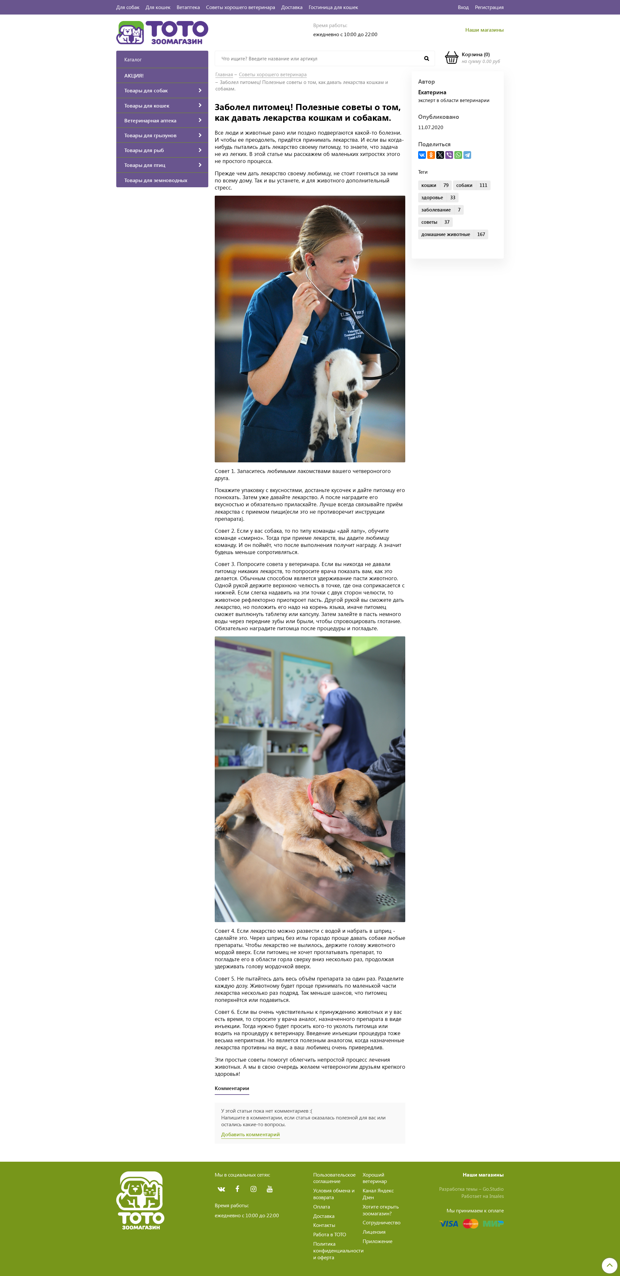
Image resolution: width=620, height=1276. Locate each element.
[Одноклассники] (431, 155)
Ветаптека (188, 7)
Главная (224, 74)
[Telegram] (467, 155)
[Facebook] (237, 1189)
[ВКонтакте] (422, 155)
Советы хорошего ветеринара (240, 7)
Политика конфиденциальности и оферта (338, 1250)
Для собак (128, 7)
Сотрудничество (381, 1222)
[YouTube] (269, 1189)
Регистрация (489, 7)
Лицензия (374, 1231)
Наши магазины (484, 29)
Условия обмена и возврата (334, 1193)
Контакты (324, 1224)
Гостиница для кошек (333, 7)
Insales (497, 1196)
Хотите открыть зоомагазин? (381, 1210)
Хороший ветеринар (375, 1178)
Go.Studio (493, 1189)
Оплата (321, 1206)
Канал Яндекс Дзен (378, 1193)
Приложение (377, 1241)
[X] (440, 155)
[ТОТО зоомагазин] (162, 31)
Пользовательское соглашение (334, 1178)
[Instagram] (253, 1189)
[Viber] (449, 155)
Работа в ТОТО (329, 1234)
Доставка (292, 7)
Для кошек (158, 7)
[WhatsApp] (458, 155)
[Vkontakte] (221, 1189)
